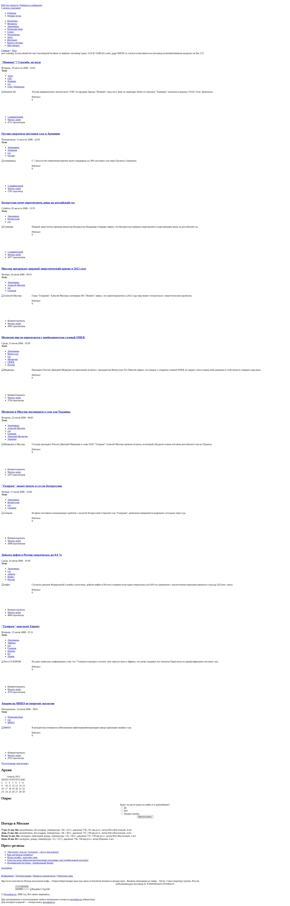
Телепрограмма (23, 876)
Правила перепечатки (44, 876)
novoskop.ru (76, 899)
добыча (11, 574)
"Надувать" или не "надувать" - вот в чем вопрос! (33, 852)
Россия (11, 364)
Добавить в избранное (30, 5)
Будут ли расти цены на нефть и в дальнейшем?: (145, 804)
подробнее (6, 868)
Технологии (13, 34)
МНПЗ (11, 722)
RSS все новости (10, 5)
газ (9, 84)
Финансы (12, 23)
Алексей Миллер (16, 285)
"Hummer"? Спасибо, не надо (21, 62)
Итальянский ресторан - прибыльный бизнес (30, 863)
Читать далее (14, 119)
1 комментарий (15, 117)
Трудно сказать (131, 813)
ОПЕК (11, 362)
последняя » (23, 763)
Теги (14, 50)
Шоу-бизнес (13, 45)
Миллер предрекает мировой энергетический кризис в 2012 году (44, 268)
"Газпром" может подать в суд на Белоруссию (32, 486)
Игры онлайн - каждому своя (22, 857)
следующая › (10, 763)
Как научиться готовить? (20, 854)
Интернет (12, 40)
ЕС (9, 653)
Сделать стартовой (11, 8)
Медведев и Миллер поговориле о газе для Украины (36, 411)
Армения (12, 150)
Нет (125, 810)
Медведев (13, 359)
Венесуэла (13, 354)
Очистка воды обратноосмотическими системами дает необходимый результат (47, 860)
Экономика (13, 26)
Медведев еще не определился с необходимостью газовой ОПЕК (43, 337)
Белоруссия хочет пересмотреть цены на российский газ (38, 202)
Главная (5, 50)
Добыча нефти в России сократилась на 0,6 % (32, 554)
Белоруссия (13, 219)
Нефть (11, 576)
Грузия (11, 155)
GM (9, 78)
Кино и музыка (15, 42)
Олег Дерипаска (16, 86)
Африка (12, 643)
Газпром (12, 290)
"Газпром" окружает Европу (21, 626)
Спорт (10, 32)
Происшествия (15, 29)
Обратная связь (65, 876)
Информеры (7, 876)
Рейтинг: (36, 97)
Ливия (11, 656)
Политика (12, 21)
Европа (11, 651)
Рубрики (11, 13)
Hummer (12, 81)
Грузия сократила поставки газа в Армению (31, 133)
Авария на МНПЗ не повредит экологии (28, 703)
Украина (12, 439)
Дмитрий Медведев (18, 436)
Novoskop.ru (10, 894)
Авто (10, 37)
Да (125, 807)
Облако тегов (14, 16)
